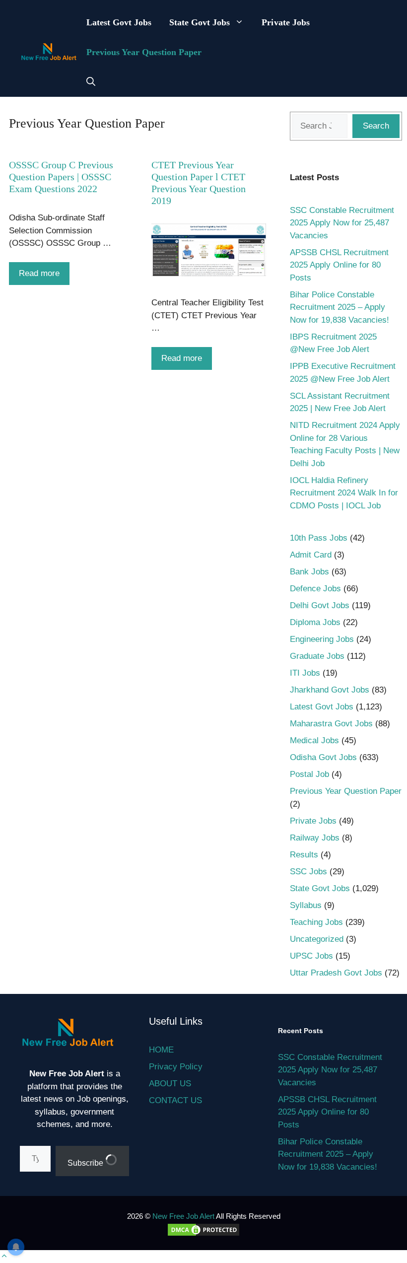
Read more (39, 273)
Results (304, 854)
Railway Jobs (314, 837)
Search (376, 126)
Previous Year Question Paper (144, 52)
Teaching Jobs (316, 922)
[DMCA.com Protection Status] (203, 1234)
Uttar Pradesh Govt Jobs (336, 973)
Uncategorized (316, 939)
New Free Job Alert (183, 1216)
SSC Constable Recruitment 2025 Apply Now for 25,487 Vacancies (342, 223)
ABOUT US (170, 1083)
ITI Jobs (305, 673)
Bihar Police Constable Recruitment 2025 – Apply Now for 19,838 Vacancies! (339, 307)
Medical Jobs (314, 740)
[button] (90, 82)
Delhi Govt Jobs (319, 605)
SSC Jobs (308, 871)
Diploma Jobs (315, 622)
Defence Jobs (315, 588)
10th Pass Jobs (318, 538)
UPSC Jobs (311, 956)
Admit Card (311, 555)
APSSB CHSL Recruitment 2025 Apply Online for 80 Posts (339, 265)
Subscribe (86, 1163)
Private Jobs (285, 22)
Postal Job (309, 774)
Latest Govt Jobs (118, 22)
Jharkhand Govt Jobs (329, 690)
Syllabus (306, 905)
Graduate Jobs (317, 656)
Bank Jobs (309, 571)
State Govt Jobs (199, 22)
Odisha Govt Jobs (323, 757)
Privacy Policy (176, 1066)
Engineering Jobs (322, 639)
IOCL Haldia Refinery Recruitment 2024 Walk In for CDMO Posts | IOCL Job (344, 493)
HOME (161, 1049)
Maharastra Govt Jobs (331, 723)
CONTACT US (175, 1100)
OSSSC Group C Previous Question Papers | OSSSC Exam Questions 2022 (61, 176)
